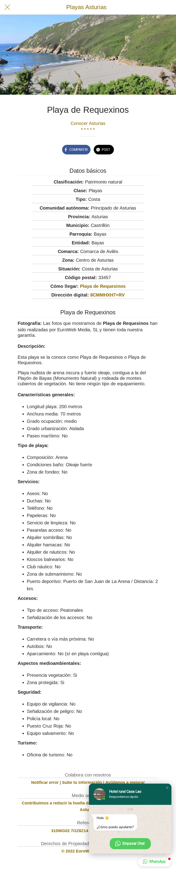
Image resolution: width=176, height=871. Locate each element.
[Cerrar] (7, 7)
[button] (167, 787)
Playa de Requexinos (103, 286)
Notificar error (45, 782)
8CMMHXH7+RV (107, 294)
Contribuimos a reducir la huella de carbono (65, 803)
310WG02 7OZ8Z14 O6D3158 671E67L (88, 830)
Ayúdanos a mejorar (125, 782)
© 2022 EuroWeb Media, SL (87, 851)
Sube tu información (82, 782)
